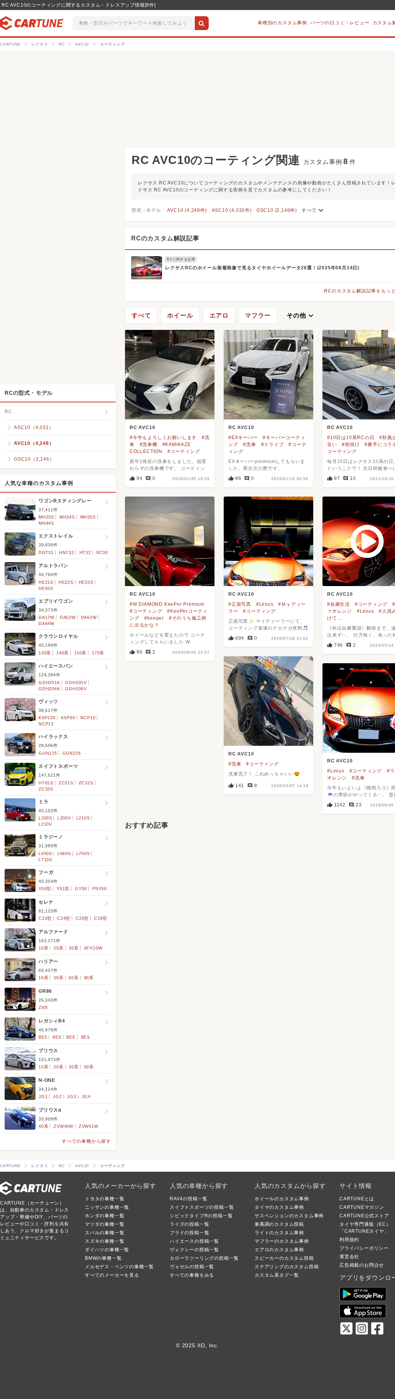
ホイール (180, 315)
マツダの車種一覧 (104, 1224)
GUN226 (71, 753)
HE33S (86, 582)
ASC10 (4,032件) (232, 210)
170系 (98, 653)
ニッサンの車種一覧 (107, 1207)
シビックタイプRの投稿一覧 (201, 1215)
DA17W (46, 617)
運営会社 (349, 1256)
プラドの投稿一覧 (189, 1232)
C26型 (100, 918)
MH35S (88, 517)
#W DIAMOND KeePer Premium (167, 604)
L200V (64, 818)
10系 (43, 948)
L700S (83, 853)
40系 (43, 1126)
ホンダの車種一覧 (104, 1215)
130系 (45, 653)
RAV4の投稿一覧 (189, 1198)
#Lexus (264, 604)
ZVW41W (88, 1126)
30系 (73, 948)
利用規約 (349, 1239)
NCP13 (46, 723)
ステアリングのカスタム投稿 (287, 1266)
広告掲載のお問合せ (361, 1265)
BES (85, 1037)
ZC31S (66, 783)
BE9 (56, 1037)
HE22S (66, 582)
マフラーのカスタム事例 (282, 1241)
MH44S (46, 523)
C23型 (45, 918)
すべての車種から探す (86, 1141)
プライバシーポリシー (364, 1248)
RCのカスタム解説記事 (165, 238)
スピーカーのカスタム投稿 (284, 1258)
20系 (58, 948)
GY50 (81, 888)
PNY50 (99, 888)
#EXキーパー (243, 437)
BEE (70, 1037)
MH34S (67, 517)
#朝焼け (351, 444)
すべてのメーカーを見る (112, 1275)
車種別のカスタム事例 (282, 22)
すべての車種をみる (192, 1275)
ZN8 (43, 1007)
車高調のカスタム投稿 (279, 1224)
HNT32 (66, 552)
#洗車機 (148, 444)
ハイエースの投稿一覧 (194, 1241)
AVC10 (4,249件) (187, 210)
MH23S (46, 517)
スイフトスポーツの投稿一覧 (202, 1207)
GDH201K (49, 682)
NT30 (102, 552)
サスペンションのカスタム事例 (289, 1215)
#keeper (154, 618)
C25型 (82, 918)
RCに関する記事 (181, 259)
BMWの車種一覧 (103, 1258)
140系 (62, 653)
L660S (64, 853)
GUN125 (48, 753)
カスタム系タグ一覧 (277, 1275)
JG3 (71, 1096)
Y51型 (63, 888)
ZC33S (46, 789)
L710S (45, 859)
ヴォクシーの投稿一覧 (194, 1249)
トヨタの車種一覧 (104, 1198)
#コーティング (183, 451)
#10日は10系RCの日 (351, 437)
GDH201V (76, 682)
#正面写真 (239, 604)
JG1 (43, 1096)
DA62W (89, 617)
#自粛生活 (338, 604)
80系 (89, 977)
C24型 (63, 918)
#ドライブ (272, 444)
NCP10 (87, 717)
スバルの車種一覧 (104, 1232)
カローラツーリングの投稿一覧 (204, 1258)
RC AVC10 (142, 427)
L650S (45, 853)
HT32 (85, 552)
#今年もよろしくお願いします (163, 437)
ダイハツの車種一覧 (107, 1249)
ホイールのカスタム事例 (282, 1198)
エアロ (219, 315)
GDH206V (76, 688)
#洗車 (249, 444)
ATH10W (93, 948)
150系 (80, 653)
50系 (89, 1066)
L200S (45, 818)
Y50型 (45, 888)
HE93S (46, 588)
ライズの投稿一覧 (189, 1224)
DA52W (68, 617)
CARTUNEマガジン (361, 1207)
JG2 (57, 1096)
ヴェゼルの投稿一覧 (192, 1266)
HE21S (46, 582)
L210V (45, 824)
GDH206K (49, 688)
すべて (314, 210)
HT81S (46, 783)
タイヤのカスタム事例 (279, 1207)
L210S (83, 818)
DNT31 (46, 552)
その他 (301, 315)
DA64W (46, 623)
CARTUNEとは (356, 1198)
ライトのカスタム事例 (279, 1232)
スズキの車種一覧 (104, 1241)
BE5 (43, 1037)
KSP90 (68, 717)
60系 (73, 977)
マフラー (258, 315)
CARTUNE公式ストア (364, 1215)
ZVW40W (63, 1126)
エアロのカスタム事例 (279, 1249)
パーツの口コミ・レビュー (340, 22)
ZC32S (86, 783)
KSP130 (47, 717)
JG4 (86, 1096)
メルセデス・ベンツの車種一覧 (119, 1266)
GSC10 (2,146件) (277, 210)
